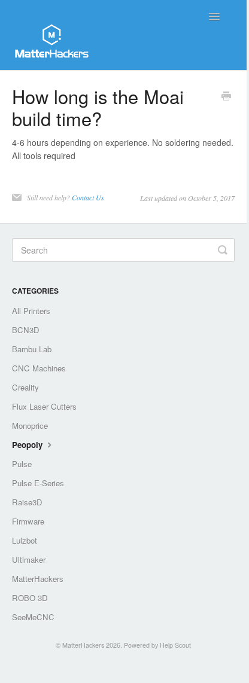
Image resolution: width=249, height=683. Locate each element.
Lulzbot (24, 540)
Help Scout (175, 645)
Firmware (28, 521)
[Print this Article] (226, 96)
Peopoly (28, 444)
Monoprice (30, 425)
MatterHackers (37, 578)
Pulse (22, 463)
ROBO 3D (30, 597)
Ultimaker (28, 559)
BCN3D (26, 330)
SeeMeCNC (33, 617)
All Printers (31, 310)
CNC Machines (39, 368)
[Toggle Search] (222, 250)
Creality (25, 387)
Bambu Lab (31, 349)
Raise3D (27, 502)
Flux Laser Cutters (44, 406)
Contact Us (88, 197)
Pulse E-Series (38, 483)
